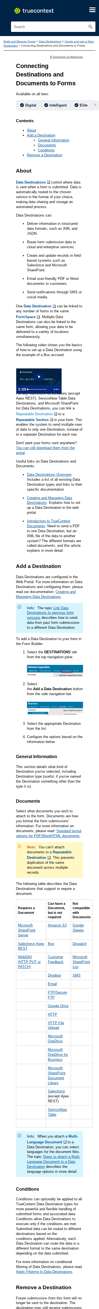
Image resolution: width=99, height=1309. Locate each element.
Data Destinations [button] (33, 210)
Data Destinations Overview (51, 551)
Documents (48, 169)
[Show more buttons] (44, 438)
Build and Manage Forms (23, 42)
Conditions (47, 175)
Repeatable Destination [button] (36, 477)
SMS (80, 1134)
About (32, 153)
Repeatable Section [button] (34, 483)
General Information (55, 164)
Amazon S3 (60, 1079)
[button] (90, 27)
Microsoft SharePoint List (86, 1119)
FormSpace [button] (37, 361)
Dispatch (84, 1099)
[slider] (31, 438)
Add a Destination (42, 158)
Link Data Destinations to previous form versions (52, 723)
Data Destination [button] (40, 349)
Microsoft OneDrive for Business (61, 1220)
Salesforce (59, 1261)
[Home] (38, 10)
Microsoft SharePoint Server (27, 1084)
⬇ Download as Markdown (65, 62)
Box (53, 1099)
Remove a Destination (46, 180)
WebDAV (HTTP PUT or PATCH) (30, 1119)
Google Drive (61, 1167)
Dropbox (57, 1134)
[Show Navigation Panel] (92, 9)
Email (55, 1143)
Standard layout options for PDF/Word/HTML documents (46, 975)
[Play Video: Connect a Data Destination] (33, 429)
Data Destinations (58, 42)
